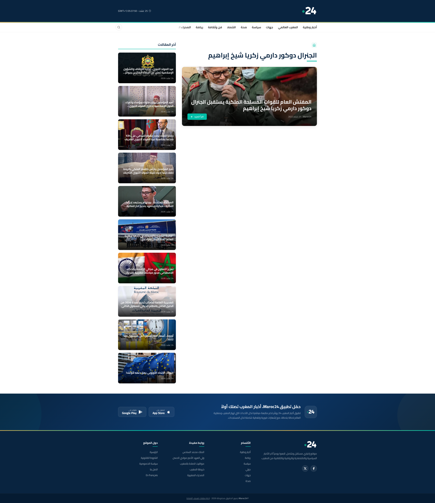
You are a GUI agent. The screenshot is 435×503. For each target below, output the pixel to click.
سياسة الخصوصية (148, 464)
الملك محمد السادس (193, 452)
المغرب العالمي (288, 27)
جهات (269, 27)
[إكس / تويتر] (305, 468)
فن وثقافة (215, 27)
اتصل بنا (154, 469)
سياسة (256, 27)
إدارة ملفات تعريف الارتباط (198, 498)
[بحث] (119, 27)
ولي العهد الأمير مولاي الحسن (188, 458)
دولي (248, 469)
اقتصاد (231, 27)
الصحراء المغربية (180, 27)
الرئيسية (154, 452)
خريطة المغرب (197, 469)
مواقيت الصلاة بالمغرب (192, 464)
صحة (244, 27)
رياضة (199, 27)
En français (152, 475)
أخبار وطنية (310, 27)
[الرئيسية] (314, 45)
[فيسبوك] (313, 468)
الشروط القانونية (149, 458)
